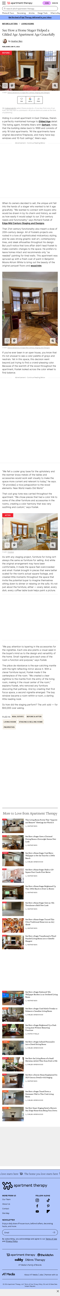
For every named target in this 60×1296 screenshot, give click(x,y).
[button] (55, 85)
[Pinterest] (48, 1206)
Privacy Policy (12, 1241)
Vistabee (11, 552)
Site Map (5, 1213)
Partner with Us (51, 1274)
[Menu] (4, 3)
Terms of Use (51, 1239)
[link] (41, 821)
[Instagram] (37, 1200)
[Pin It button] (12, 85)
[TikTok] (48, 1200)
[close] (58, 1291)
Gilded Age (45, 121)
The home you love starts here (37, 1173)
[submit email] (54, 1232)
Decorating (21, 13)
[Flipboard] (48, 1211)
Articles (32, 13)
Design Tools (42, 13)
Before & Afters (10, 24)
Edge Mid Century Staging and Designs (23, 223)
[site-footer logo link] (8, 1274)
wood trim (36, 265)
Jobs (41, 1274)
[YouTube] (37, 1211)
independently (10, 108)
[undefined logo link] (19, 3)
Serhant (46, 124)
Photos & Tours (8, 13)
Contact (5, 1208)
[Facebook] (37, 1206)
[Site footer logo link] (30, 1186)
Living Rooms (27, 24)
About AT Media (31, 1274)
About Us (6, 1203)
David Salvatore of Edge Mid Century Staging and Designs (29, 92)
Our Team (6, 1199)
